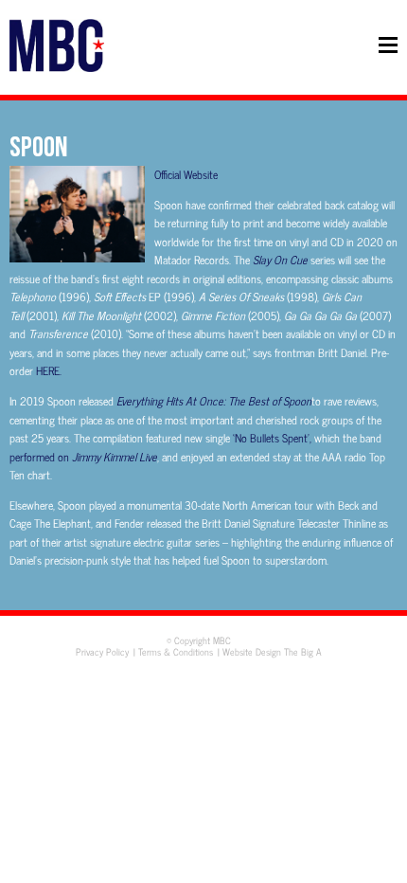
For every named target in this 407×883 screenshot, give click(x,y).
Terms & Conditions (175, 651)
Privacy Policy (102, 651)
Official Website (186, 174)
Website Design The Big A (272, 651)
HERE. (49, 370)
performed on (83, 456)
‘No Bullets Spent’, (273, 437)
